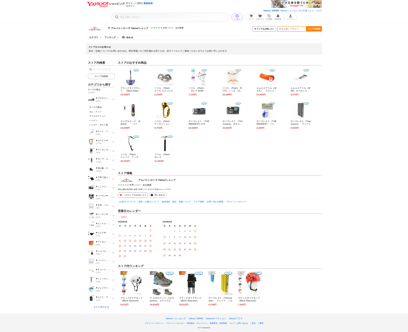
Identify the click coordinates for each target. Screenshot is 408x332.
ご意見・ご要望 (256, 323)
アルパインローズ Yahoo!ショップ (156, 180)
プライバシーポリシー (236, 201)
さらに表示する (101, 307)
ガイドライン (202, 323)
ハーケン (93, 120)
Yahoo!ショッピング (175, 318)
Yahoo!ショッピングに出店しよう (297, 10)
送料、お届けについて (148, 201)
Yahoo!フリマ (236, 318)
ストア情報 (199, 201)
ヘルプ (318, 10)
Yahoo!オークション (216, 318)
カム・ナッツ (95, 112)
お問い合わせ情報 (215, 201)
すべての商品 (95, 107)
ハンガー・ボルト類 (98, 125)
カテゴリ (93, 37)
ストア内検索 (314, 29)
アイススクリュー (97, 116)
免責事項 (213, 323)
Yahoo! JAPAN (271, 10)
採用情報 (223, 323)
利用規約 (190, 323)
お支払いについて (127, 201)
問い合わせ (127, 37)
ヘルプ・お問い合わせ (238, 323)
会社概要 (179, 28)
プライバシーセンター (175, 323)
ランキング (110, 37)
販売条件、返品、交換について (176, 201)
